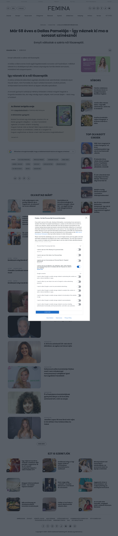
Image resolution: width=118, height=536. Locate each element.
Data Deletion (49, 318)
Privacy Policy (68, 318)
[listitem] (59, 246)
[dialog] (59, 268)
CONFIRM (47, 312)
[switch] (79, 249)
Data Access (59, 318)
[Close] (86, 218)
